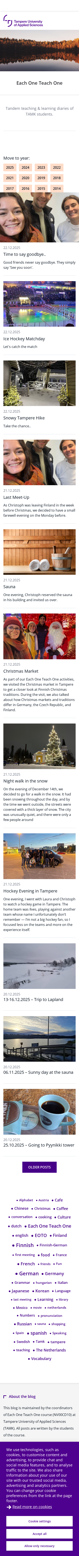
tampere (56, 1341)
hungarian (42, 1282)
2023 (41, 167)
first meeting (23, 1255)
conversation (20, 1216)
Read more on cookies (32, 1506)
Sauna (9, 586)
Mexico (20, 1307)
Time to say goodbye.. (24, 254)
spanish (37, 1333)
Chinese (19, 1208)
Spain (18, 1333)
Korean (40, 1291)
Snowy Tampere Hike (24, 418)
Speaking (58, 1333)
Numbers (26, 1315)
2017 (10, 188)
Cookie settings (39, 1521)
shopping (56, 1324)
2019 (41, 178)
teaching (21, 1349)
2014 (57, 188)
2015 (41, 188)
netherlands (55, 1307)
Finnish (23, 1245)
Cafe (57, 1200)
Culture (62, 1217)
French (26, 1264)
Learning (43, 1299)
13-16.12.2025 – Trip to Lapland (33, 999)
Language (61, 1291)
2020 (25, 178)
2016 (25, 188)
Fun (57, 1263)
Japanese (18, 1291)
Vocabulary (39, 1358)
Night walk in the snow (25, 781)
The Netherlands (49, 1350)
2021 (10, 178)
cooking (43, 1216)
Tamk (39, 1341)
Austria (42, 1200)
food (43, 1255)
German (27, 1273)
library (62, 1299)
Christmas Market (20, 671)
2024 (25, 167)
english (20, 1235)
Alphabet (24, 1200)
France (60, 1255)
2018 (57, 178)
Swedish (21, 1341)
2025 (10, 167)
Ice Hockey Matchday (24, 339)
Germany (52, 1273)
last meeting (21, 1299)
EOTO (39, 1235)
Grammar (20, 1282)
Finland (58, 1235)
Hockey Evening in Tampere (30, 891)
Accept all (40, 1534)
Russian (23, 1324)
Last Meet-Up (16, 497)
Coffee (60, 1208)
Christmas (41, 1208)
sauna (40, 1324)
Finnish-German (51, 1245)
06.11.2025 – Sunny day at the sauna (38, 1072)
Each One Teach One (39, 83)
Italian (61, 1282)
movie (36, 1308)
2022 (57, 167)
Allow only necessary (39, 1546)
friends (44, 1264)
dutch (14, 1225)
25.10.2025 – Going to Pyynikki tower (38, 1145)
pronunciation (50, 1315)
